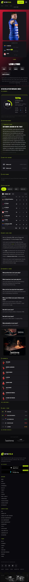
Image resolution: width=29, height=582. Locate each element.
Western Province (5, 552)
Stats (2, 492)
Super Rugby (4, 528)
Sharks (2, 545)
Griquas (3, 554)
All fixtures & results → (6, 429)
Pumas (2, 556)
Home (2, 5)
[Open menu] (26, 2)
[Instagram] (6, 565)
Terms (11, 569)
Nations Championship (6, 517)
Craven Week (4, 498)
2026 (3, 189)
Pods (2, 481)
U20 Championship (5, 520)
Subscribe (20, 2)
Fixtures (3, 483)
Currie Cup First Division (7, 515)
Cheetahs (3, 549)
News (2, 479)
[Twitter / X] (2, 565)
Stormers (3, 543)
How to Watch (4, 496)
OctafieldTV (4, 505)
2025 (16, 189)
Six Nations (3, 535)
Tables (2, 490)
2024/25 (23, 189)
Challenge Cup (4, 530)
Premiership (4, 524)
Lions (11, 5)
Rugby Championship (5, 522)
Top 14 (2, 526)
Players (6, 5)
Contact (22, 569)
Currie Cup (3, 513)
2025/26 (10, 189)
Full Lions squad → (5, 402)
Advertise (16, 569)
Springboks (3, 485)
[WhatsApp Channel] (12, 565)
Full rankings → (4, 91)
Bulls (2, 541)
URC (2, 511)
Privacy (7, 569)
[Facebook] (9, 565)
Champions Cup (4, 532)
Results (3, 487)
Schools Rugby (4, 502)
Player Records (4, 500)
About (2, 569)
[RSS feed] (16, 565)
